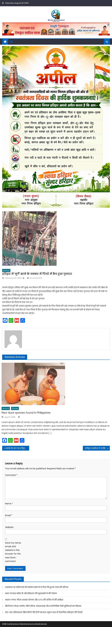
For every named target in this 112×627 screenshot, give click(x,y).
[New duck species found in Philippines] (56, 384)
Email (8, 515)
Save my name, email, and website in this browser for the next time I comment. (13, 552)
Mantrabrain (41, 624)
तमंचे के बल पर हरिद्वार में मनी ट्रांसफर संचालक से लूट (17, 448)
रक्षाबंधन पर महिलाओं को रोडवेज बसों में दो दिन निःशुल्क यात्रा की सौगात (36, 587)
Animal (6, 270)
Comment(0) (36, 278)
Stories (15, 408)
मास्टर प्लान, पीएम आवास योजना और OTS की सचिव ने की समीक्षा (34, 599)
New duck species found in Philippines (26, 412)
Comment (11, 475)
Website (9, 527)
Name (9, 503)
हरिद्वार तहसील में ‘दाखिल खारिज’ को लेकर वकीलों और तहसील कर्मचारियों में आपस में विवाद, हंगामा (97, 448)
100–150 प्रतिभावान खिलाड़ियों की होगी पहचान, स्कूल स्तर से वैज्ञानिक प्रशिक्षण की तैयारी (43, 612)
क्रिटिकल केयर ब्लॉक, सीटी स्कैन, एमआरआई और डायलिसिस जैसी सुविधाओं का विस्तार (43, 606)
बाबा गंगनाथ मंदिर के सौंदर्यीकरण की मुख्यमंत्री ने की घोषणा (31, 593)
